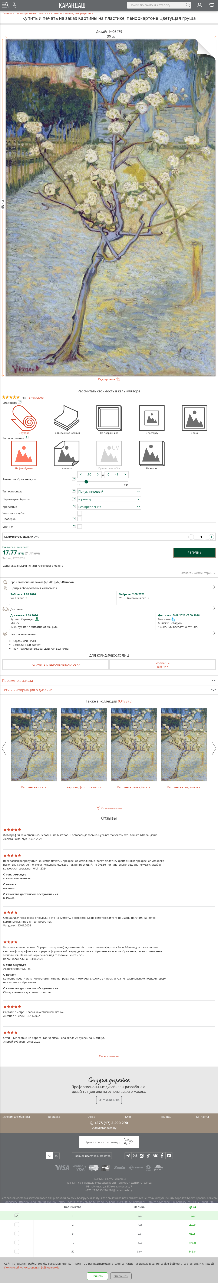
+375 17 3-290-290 (96, 1190)
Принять (97, 1276)
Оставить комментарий (197, 573)
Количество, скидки (18, 536)
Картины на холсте (33, 787)
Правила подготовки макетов (91, 1156)
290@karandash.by (104, 1128)
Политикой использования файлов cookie (31, 1267)
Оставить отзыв (111, 808)
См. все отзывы (109, 1056)
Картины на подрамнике (183, 787)
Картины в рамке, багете (133, 787)
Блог (128, 1117)
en (55, 1156)
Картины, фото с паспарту (84, 787)
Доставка (16, 609)
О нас (91, 1117)
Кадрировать (107, 379)
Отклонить (121, 1276)
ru (49, 1156)
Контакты (202, 1117)
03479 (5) (125, 701)
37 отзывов (36, 397)
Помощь (165, 1117)
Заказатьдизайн (162, 664)
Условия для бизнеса (16, 1117)
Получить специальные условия (55, 664)
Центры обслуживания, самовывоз (33, 588)
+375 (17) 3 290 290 (111, 1122)
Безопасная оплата (23, 634)
